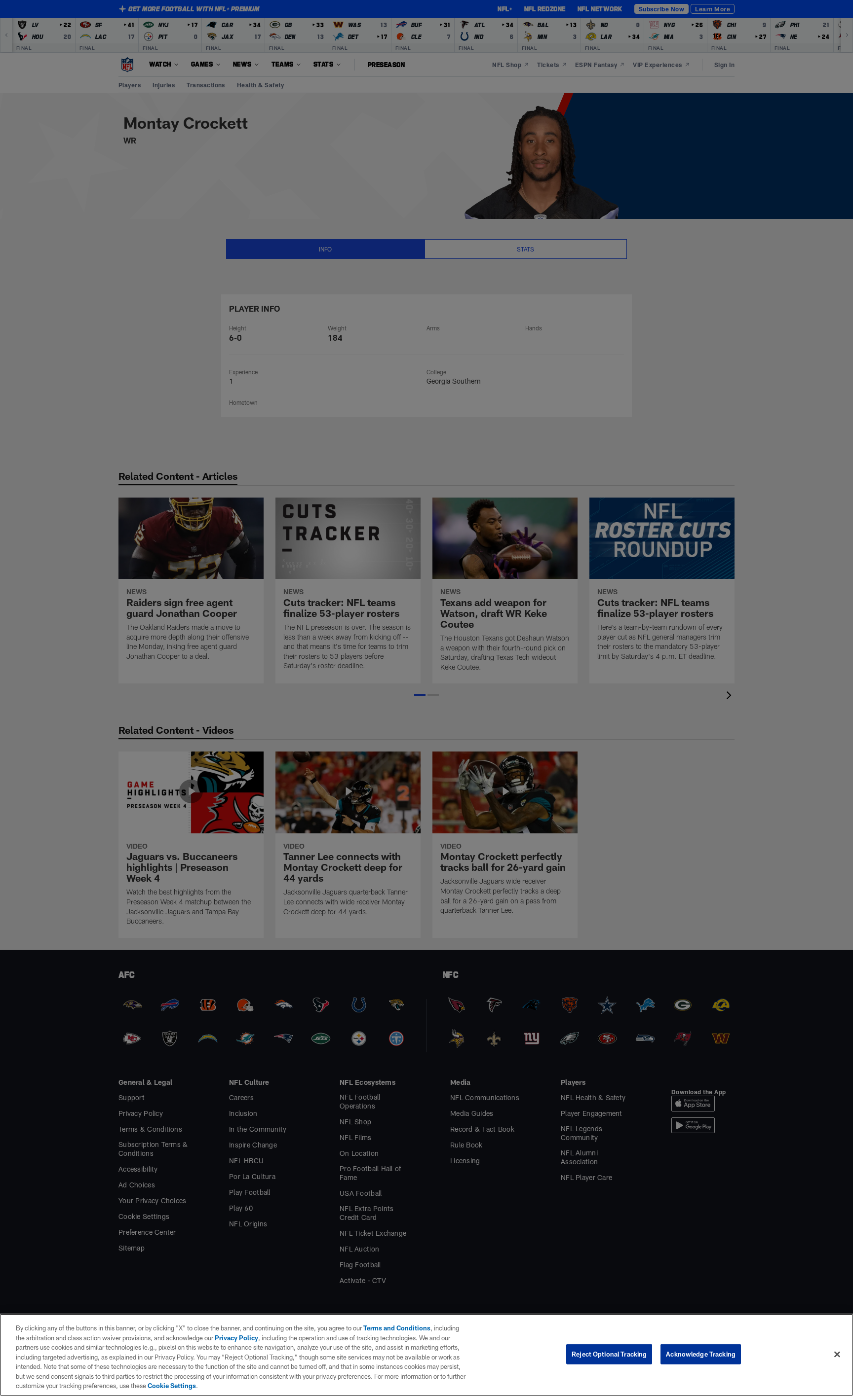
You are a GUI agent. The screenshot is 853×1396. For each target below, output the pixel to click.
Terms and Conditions (396, 1328)
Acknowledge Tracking (701, 1354)
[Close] (837, 1354)
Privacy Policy (236, 1338)
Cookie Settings (172, 1386)
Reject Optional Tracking (609, 1354)
